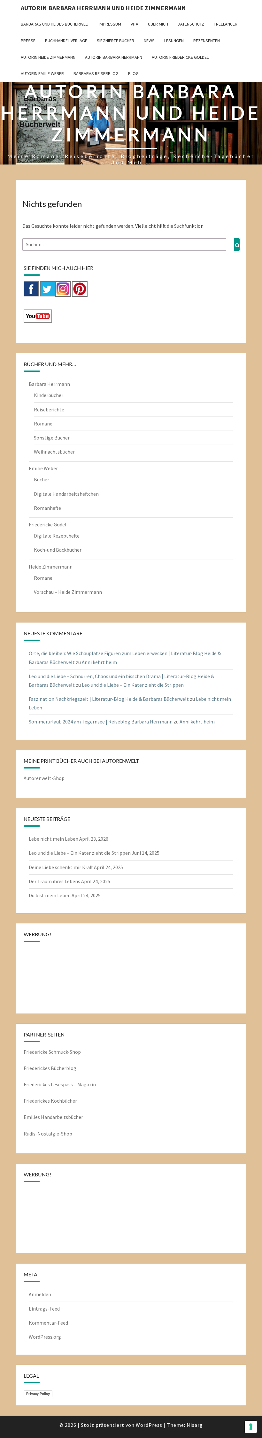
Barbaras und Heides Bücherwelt (55, 24)
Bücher (41, 479)
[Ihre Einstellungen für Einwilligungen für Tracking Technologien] (251, 1427)
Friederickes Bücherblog (50, 1068)
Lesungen (174, 40)
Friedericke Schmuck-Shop (52, 1052)
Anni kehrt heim (99, 662)
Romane (43, 423)
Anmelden (40, 1294)
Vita (134, 24)
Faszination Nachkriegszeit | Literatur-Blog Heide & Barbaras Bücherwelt (109, 699)
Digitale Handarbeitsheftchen (66, 494)
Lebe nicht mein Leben (53, 839)
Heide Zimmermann (51, 566)
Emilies (32, 1117)
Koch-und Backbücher (57, 550)
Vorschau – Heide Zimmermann (68, 592)
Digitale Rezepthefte (57, 535)
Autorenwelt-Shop (44, 778)
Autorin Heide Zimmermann (48, 57)
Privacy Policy (38, 1393)
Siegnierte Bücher (115, 40)
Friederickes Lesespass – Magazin (60, 1084)
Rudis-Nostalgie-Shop (48, 1133)
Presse (28, 40)
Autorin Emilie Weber (42, 73)
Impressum (110, 24)
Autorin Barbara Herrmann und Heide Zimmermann (103, 8)
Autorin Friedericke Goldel (180, 57)
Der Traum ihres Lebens (54, 881)
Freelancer (225, 24)
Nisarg (195, 1425)
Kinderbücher (48, 395)
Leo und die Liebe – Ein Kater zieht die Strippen (133, 685)
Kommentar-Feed (48, 1322)
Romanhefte (47, 508)
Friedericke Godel (47, 524)
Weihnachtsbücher (54, 451)
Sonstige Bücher (52, 437)
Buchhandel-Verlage (66, 40)
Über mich (158, 24)
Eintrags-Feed (44, 1308)
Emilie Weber (43, 468)
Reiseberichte (49, 409)
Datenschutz (191, 24)
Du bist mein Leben (50, 895)
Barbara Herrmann (49, 384)
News (149, 40)
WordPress (149, 1425)
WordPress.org (45, 1337)
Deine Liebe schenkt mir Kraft (61, 867)
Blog (133, 73)
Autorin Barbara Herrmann (113, 57)
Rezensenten (206, 40)
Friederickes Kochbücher (50, 1101)
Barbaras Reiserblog (96, 73)
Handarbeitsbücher (62, 1117)
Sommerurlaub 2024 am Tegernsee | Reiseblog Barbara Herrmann (101, 721)
